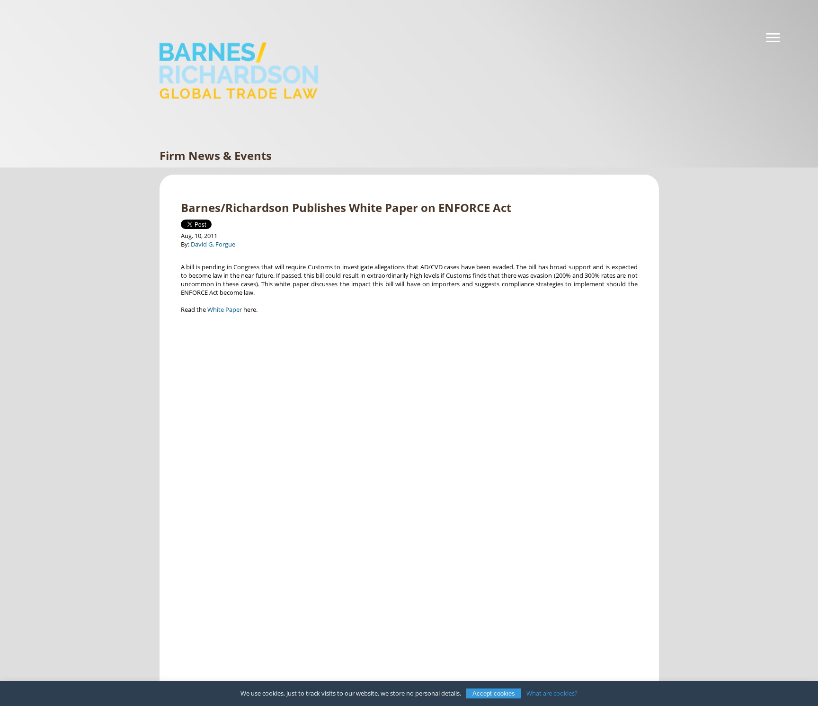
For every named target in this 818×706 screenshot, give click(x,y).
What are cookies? (552, 693)
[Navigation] (773, 37)
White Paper (224, 309)
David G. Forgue (213, 244)
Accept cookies (493, 693)
